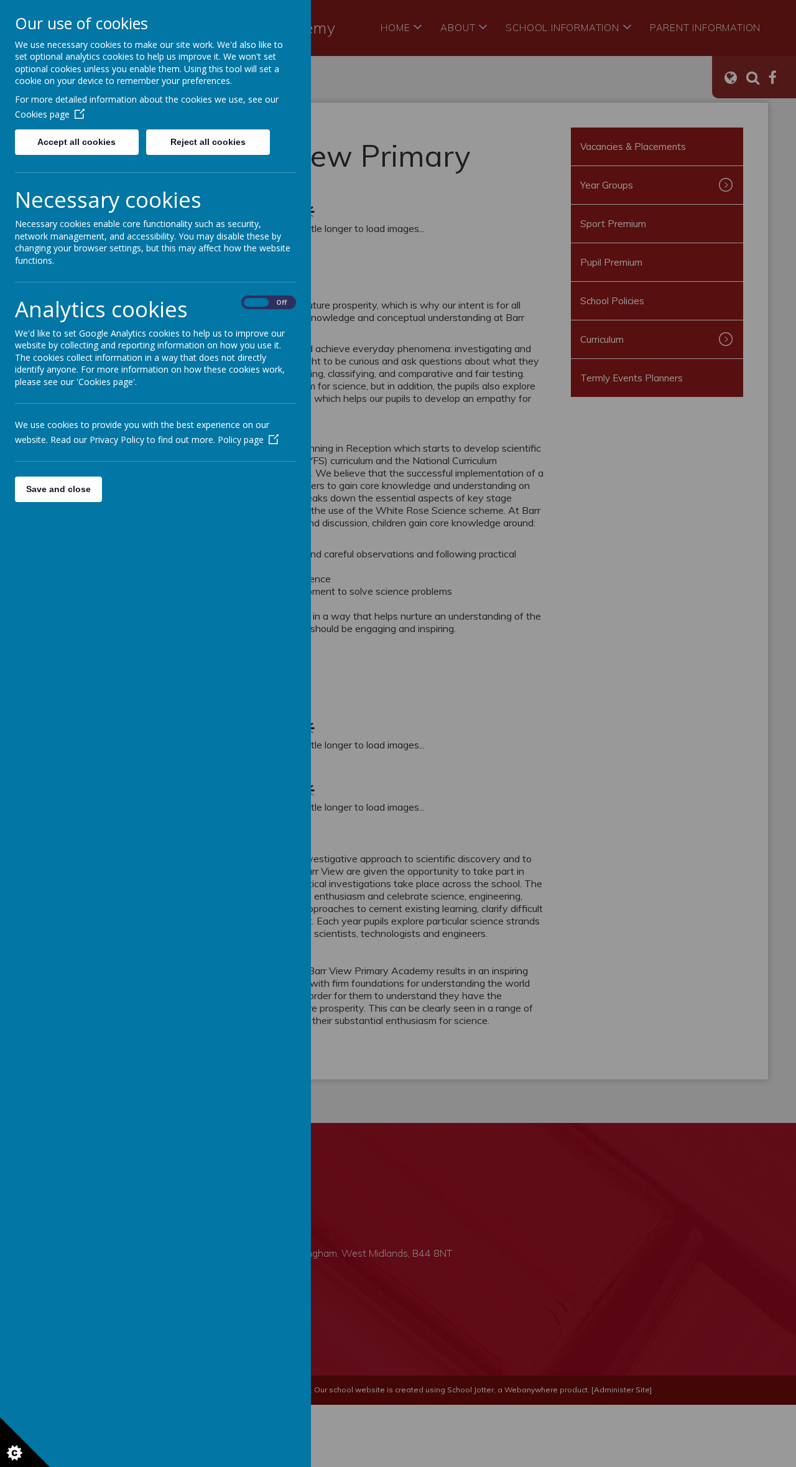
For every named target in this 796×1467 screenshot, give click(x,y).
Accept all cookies (76, 142)
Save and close (58, 489)
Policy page (241, 439)
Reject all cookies (208, 142)
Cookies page (42, 114)
